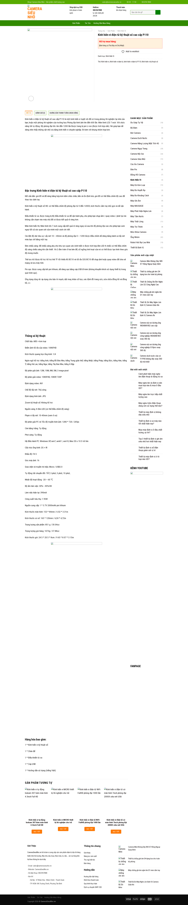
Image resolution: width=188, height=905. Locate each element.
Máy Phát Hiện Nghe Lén (140, 211)
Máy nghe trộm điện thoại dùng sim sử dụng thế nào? (150, 404)
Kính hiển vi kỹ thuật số (150, 62)
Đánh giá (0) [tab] (40, 113)
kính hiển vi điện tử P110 (132, 62)
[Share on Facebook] (100, 68)
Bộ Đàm (133, 128)
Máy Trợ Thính (136, 226)
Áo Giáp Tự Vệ (136, 122)
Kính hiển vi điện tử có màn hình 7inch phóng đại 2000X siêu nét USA (116, 822)
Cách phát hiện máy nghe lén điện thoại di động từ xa (151, 375)
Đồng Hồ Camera (137, 174)
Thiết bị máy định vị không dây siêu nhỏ (150, 413)
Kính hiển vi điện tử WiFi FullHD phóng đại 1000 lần (90, 821)
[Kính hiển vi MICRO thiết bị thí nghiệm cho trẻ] (63, 802)
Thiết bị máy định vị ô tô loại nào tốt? (149, 458)
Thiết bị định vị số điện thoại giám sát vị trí (148, 449)
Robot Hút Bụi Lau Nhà (140, 242)
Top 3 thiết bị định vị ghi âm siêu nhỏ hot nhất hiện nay (151, 440)
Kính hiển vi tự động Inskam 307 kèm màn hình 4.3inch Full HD (37, 822)
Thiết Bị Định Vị (137, 247)
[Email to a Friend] (105, 68)
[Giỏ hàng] (114, 22)
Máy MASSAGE (136, 206)
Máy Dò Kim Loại (137, 185)
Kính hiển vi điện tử (116, 62)
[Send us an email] (156, 2)
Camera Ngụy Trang (138, 148)
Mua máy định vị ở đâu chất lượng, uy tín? (150, 431)
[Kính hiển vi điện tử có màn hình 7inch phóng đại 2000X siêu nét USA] (116, 802)
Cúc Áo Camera (137, 164)
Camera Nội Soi (137, 154)
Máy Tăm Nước (137, 216)
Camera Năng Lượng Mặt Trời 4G (144, 143)
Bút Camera (135, 133)
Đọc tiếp (37, 832)
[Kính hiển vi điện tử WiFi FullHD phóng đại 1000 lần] (90, 802)
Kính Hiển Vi (122, 31)
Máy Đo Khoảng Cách (139, 195)
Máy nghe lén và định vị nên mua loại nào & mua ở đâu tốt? (150, 385)
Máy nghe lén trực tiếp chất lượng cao (150, 395)
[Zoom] (31, 98)
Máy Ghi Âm (135, 200)
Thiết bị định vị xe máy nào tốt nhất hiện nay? (150, 422)
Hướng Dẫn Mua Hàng (101, 23)
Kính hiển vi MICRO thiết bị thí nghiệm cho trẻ (63, 821)
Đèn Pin (133, 169)
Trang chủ (101, 31)
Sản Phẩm (76, 23)
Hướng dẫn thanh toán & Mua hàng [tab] (64, 113)
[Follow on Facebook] (154, 2)
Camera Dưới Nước (138, 138)
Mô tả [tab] (28, 113)
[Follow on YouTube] (159, 2)
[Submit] (157, 12)
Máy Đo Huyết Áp (137, 190)
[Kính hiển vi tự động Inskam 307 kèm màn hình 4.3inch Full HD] (37, 802)
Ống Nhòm (135, 237)
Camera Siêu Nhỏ (137, 159)
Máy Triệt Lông (136, 221)
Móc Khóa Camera (138, 232)
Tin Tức (88, 23)
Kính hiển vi (105, 62)
